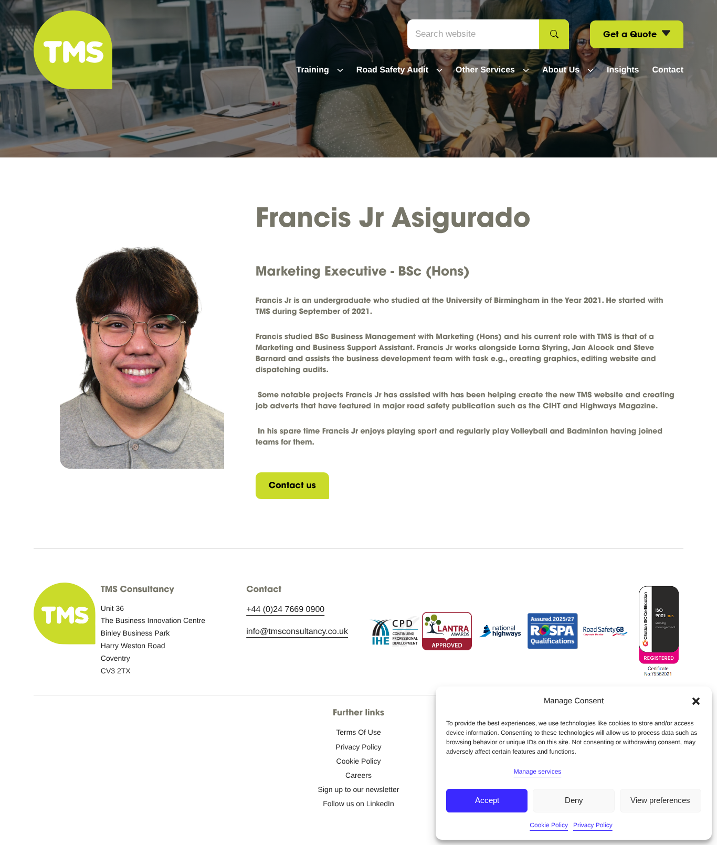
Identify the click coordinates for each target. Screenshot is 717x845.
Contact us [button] (292, 485)
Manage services (538, 771)
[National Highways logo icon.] (500, 633)
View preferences (660, 800)
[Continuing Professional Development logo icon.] (394, 634)
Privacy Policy (593, 825)
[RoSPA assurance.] (553, 633)
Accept (487, 800)
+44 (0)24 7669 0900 (285, 609)
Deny (574, 800)
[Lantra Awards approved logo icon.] (447, 633)
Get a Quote (631, 34)
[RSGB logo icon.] (606, 634)
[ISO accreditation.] (658, 633)
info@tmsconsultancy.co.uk (297, 631)
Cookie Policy (549, 825)
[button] (696, 701)
